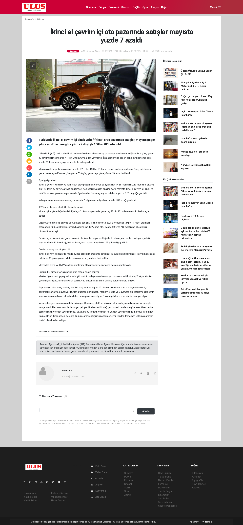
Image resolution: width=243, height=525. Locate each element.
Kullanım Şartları (59, 493)
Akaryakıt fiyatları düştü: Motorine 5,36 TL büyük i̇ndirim (194, 86)
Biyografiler (198, 480)
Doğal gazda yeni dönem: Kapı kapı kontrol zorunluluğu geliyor (197, 100)
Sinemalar (163, 495)
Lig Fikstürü (164, 487)
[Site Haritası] (60, 481)
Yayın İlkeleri (30, 497)
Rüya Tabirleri (199, 484)
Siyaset (125, 7)
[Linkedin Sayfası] (48, 481)
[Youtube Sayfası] (42, 481)
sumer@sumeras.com (73, 376)
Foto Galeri (101, 466)
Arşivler (99, 484)
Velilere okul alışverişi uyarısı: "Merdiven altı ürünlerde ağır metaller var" (196, 127)
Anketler (196, 476)
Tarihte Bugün (165, 491)
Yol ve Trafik (164, 476)
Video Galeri (101, 472)
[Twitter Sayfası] (31, 481)
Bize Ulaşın (100, 497)
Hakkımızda (30, 493)
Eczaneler (163, 484)
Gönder (146, 411)
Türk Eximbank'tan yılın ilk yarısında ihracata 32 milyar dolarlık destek (195, 292)
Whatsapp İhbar (59, 497)
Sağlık (136, 7)
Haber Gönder (58, 500)
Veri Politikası (30, 500)
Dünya (102, 7)
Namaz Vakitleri (166, 480)
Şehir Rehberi (165, 502)
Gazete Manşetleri (167, 505)
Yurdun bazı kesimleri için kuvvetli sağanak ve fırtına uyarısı (194, 279)
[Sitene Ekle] (66, 481)
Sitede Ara (197, 473)
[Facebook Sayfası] (25, 481)
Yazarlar (99, 478)
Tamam (208, 522)
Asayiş (155, 7)
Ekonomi (113, 7)
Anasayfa (29, 19)
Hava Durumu (165, 473)
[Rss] (54, 481)
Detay (195, 522)
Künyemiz (100, 490)
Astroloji (196, 487)
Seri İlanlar (163, 498)
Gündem (91, 7)
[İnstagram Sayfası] (37, 481)
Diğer (164, 7)
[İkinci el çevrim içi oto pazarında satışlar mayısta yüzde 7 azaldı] (91, 95)
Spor (145, 7)
